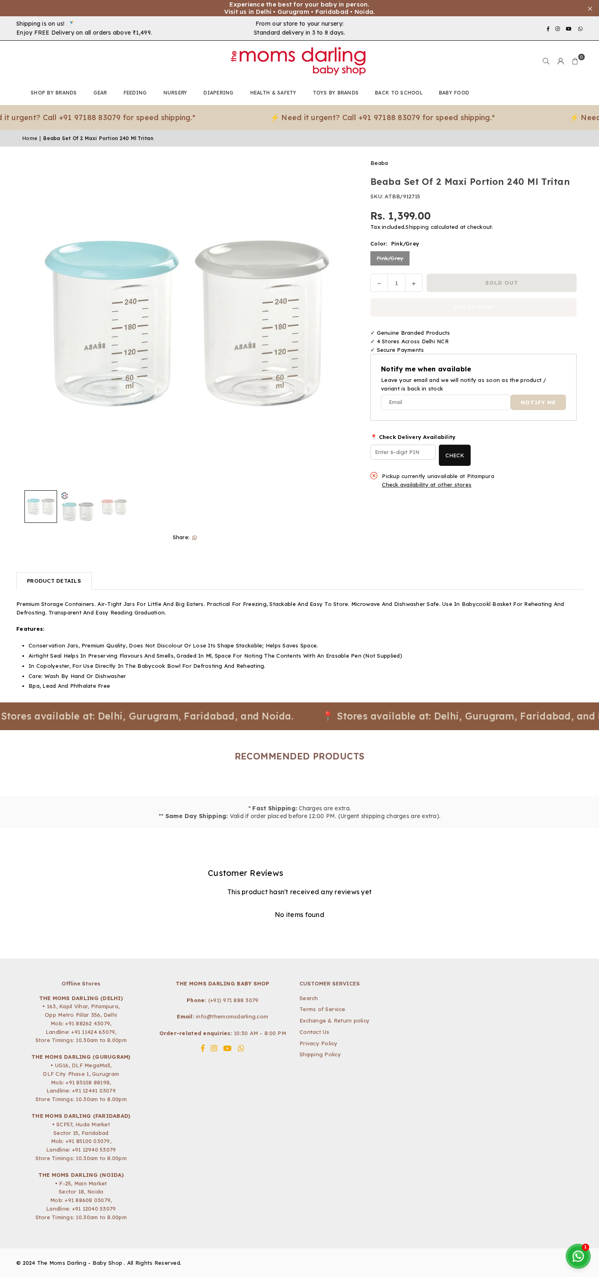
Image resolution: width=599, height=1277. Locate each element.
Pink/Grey (390, 258)
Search (309, 998)
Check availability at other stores (426, 484)
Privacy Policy (319, 1043)
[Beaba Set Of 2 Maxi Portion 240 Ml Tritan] (41, 506)
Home (29, 138)
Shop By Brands (54, 93)
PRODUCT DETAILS (54, 580)
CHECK (454, 455)
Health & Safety (273, 93)
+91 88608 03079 (87, 1200)
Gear (100, 93)
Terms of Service (322, 1009)
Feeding (135, 93)
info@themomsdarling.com (232, 1016)
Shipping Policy (320, 1054)
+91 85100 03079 (88, 1141)
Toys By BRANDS (336, 93)
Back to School (399, 93)
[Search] (546, 61)
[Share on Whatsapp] (195, 537)
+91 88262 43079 (87, 1023)
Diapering (218, 93)
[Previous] (33, 323)
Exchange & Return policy (335, 1020)
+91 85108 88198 (88, 1082)
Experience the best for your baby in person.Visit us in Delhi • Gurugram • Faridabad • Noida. (299, 8)
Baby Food (454, 93)
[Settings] (560, 61)
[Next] (339, 323)
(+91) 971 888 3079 (233, 1000)
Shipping (417, 227)
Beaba (379, 163)
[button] (575, 61)
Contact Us (315, 1032)
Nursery (175, 93)
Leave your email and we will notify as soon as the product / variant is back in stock (463, 384)
